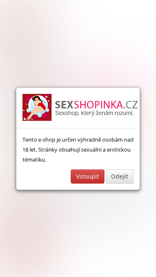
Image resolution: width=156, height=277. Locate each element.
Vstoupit (87, 176)
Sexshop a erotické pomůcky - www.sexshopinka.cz (80, 108)
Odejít (119, 176)
